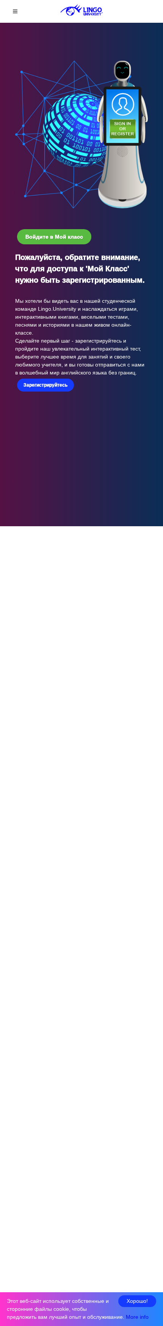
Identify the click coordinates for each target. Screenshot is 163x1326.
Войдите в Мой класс (54, 237)
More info (137, 1317)
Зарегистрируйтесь (45, 385)
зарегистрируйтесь (99, 341)
